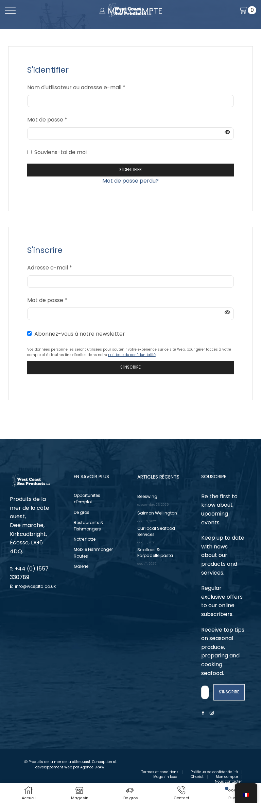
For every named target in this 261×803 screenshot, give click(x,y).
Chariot (197, 777)
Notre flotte (84, 539)
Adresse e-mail (49, 267)
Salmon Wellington (157, 513)
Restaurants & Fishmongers (88, 526)
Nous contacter (228, 781)
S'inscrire (130, 367)
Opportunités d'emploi (87, 498)
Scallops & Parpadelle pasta (155, 552)
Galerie (81, 566)
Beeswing (147, 496)
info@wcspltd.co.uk (35, 586)
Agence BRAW (92, 767)
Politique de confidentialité (214, 772)
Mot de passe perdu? (130, 181)
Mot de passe (47, 119)
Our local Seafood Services (156, 531)
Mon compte (227, 777)
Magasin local (165, 777)
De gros (81, 512)
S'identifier (130, 169)
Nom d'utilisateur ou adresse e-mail (76, 87)
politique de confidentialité (132, 354)
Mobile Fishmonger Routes (93, 552)
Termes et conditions (159, 772)
